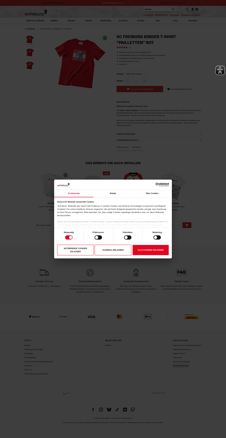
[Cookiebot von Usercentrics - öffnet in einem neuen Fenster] (157, 185)
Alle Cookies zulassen (151, 250)
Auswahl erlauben (113, 250)
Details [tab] (113, 193)
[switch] (98, 237)
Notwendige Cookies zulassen (75, 250)
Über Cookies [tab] (152, 193)
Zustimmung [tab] (74, 193)
